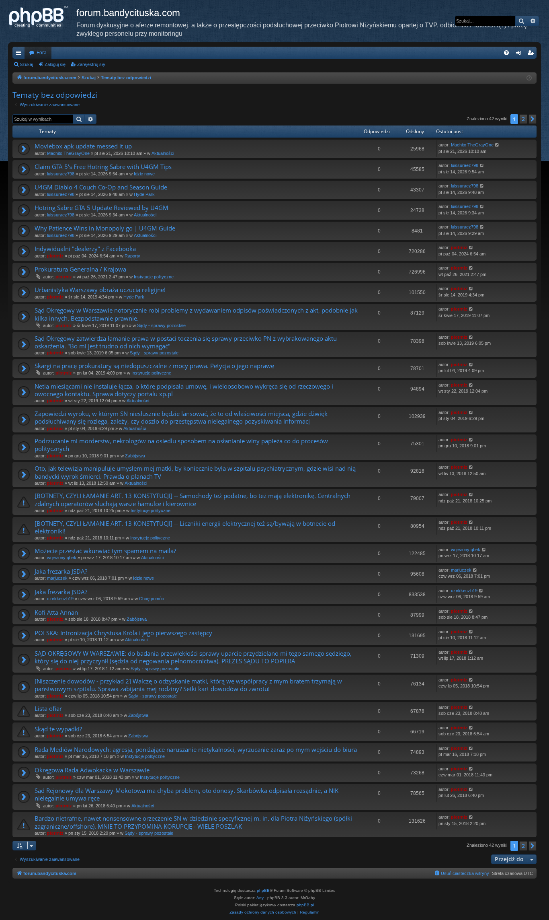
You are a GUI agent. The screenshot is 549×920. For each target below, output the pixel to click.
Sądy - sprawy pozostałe (161, 325)
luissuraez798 (60, 173)
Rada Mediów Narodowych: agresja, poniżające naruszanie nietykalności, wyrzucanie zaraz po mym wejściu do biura (196, 749)
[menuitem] (506, 53)
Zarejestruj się (91, 64)
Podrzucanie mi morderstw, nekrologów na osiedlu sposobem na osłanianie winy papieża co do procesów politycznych (181, 445)
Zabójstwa (135, 455)
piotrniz (55, 255)
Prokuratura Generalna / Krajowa (80, 269)
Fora (42, 53)
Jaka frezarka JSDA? (61, 571)
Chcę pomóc (151, 598)
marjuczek (57, 578)
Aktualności (163, 153)
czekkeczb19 (60, 598)
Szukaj (26, 64)
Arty (260, 897)
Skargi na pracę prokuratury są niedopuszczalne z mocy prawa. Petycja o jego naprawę (154, 366)
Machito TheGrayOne (68, 153)
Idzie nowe (144, 173)
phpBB (263, 890)
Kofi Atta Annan (56, 612)
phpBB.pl (305, 905)
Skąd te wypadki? (58, 729)
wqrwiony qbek (61, 557)
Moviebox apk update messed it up (83, 146)
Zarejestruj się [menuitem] (532, 54)
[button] (533, 119)
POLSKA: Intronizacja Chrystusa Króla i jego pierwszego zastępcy (123, 633)
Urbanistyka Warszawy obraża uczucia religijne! (100, 290)
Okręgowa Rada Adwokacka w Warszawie (92, 770)
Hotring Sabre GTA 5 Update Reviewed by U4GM (101, 208)
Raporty (132, 255)
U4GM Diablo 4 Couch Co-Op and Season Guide (101, 187)
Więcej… (20, 54)
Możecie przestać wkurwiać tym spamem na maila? (105, 551)
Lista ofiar (48, 708)
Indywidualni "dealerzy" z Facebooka (85, 249)
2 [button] (523, 119)
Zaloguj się (55, 64)
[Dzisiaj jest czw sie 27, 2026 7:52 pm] (529, 78)
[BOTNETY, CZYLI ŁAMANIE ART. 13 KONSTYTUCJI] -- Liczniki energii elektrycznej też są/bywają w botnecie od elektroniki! (185, 527)
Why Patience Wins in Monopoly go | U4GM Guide (105, 228)
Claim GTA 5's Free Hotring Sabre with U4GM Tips (103, 167)
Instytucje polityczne (154, 276)
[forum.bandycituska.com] (42, 18)
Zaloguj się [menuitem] (520, 54)
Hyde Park (144, 194)
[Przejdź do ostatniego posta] (497, 145)
